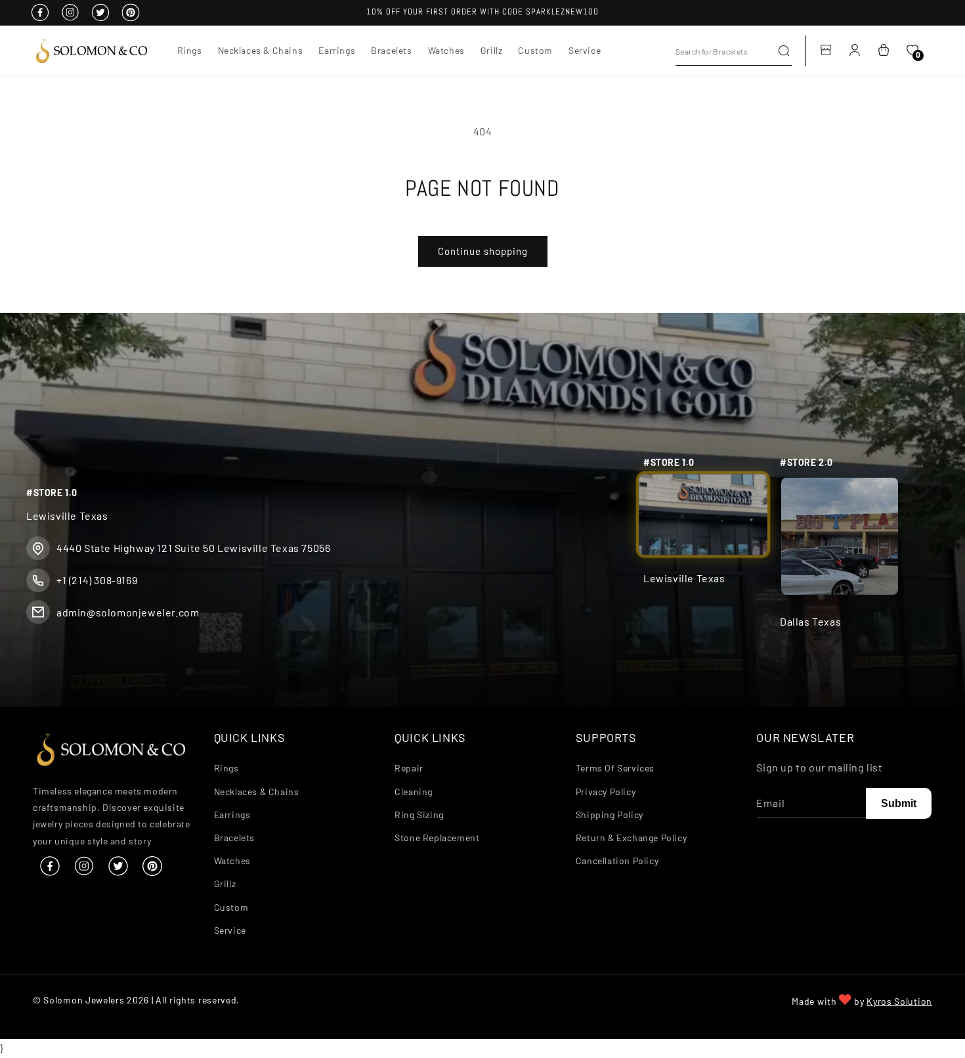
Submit (898, 803)
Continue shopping (483, 251)
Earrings (232, 814)
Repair (409, 768)
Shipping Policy (609, 814)
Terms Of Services (615, 768)
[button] (189, 50)
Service (230, 930)
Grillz (225, 884)
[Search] (783, 50)
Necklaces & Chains (256, 791)
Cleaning (414, 791)
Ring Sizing (419, 814)
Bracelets (234, 837)
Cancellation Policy (617, 860)
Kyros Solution (899, 1001)
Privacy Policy (605, 791)
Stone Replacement (437, 837)
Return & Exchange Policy (631, 837)
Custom (231, 907)
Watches (232, 860)
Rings (226, 768)
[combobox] (734, 51)
